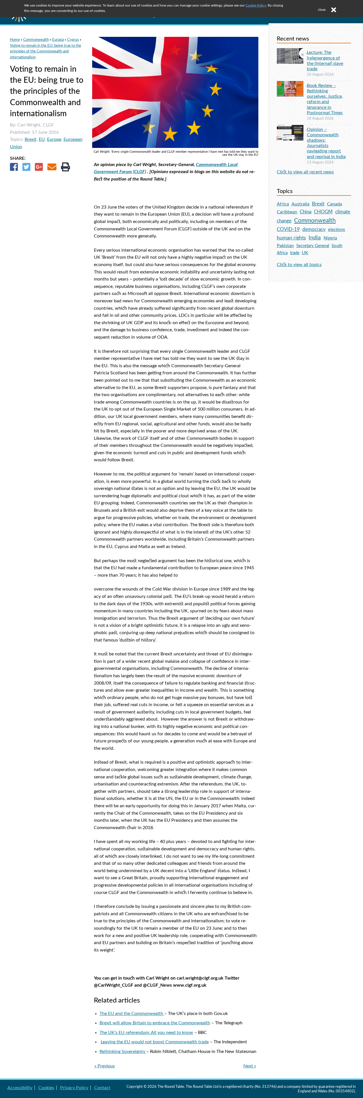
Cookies (46, 1088)
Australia (300, 204)
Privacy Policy (74, 1088)
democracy (314, 229)
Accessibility (19, 1088)
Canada (334, 204)
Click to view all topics (299, 264)
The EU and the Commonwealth (132, 1013)
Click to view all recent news (305, 172)
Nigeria (330, 238)
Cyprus (73, 39)
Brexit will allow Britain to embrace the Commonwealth (155, 1023)
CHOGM (323, 211)
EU (42, 139)
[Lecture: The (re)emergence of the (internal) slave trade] (292, 51)
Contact (102, 1088)
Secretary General (312, 246)
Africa (283, 204)
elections (336, 230)
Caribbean (287, 212)
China (305, 211)
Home (15, 39)
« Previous (104, 1066)
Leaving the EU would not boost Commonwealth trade (155, 1042)
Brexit (31, 139)
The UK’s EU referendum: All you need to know (146, 1032)
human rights (291, 237)
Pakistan (285, 245)
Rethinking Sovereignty (123, 1051)
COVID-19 (288, 229)
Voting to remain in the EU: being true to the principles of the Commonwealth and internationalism (45, 51)
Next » (249, 1066)
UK (305, 252)
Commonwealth (36, 39)
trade (294, 253)
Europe (54, 139)
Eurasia (58, 39)
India (315, 238)
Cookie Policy (256, 5)
